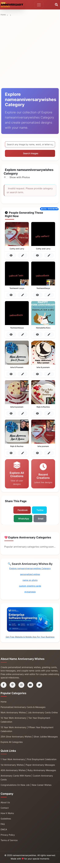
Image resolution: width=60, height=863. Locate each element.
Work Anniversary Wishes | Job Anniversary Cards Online (29, 712)
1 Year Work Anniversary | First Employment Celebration (28, 759)
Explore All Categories (12, 742)
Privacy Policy (8, 834)
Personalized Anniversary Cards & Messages (23, 707)
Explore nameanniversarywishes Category (30, 568)
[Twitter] (39, 685)
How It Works (7, 813)
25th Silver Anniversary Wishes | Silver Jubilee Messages (29, 736)
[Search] (56, 4)
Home (3, 14)
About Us (5, 802)
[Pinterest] (12, 685)
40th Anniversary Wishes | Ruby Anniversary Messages (28, 770)
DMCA (4, 829)
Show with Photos (20, 177)
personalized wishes (30, 574)
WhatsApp (23, 518)
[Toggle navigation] (39, 5)
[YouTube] (30, 685)
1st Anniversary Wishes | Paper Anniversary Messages (28, 765)
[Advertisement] (30, 32)
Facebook (23, 510)
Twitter (40, 510)
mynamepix (30, 591)
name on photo (30, 580)
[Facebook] (3, 685)
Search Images (30, 153)
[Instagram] (21, 685)
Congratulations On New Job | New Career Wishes (26, 785)
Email (40, 518)
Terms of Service (9, 840)
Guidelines (6, 818)
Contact (5, 807)
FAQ (3, 824)
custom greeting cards (30, 586)
